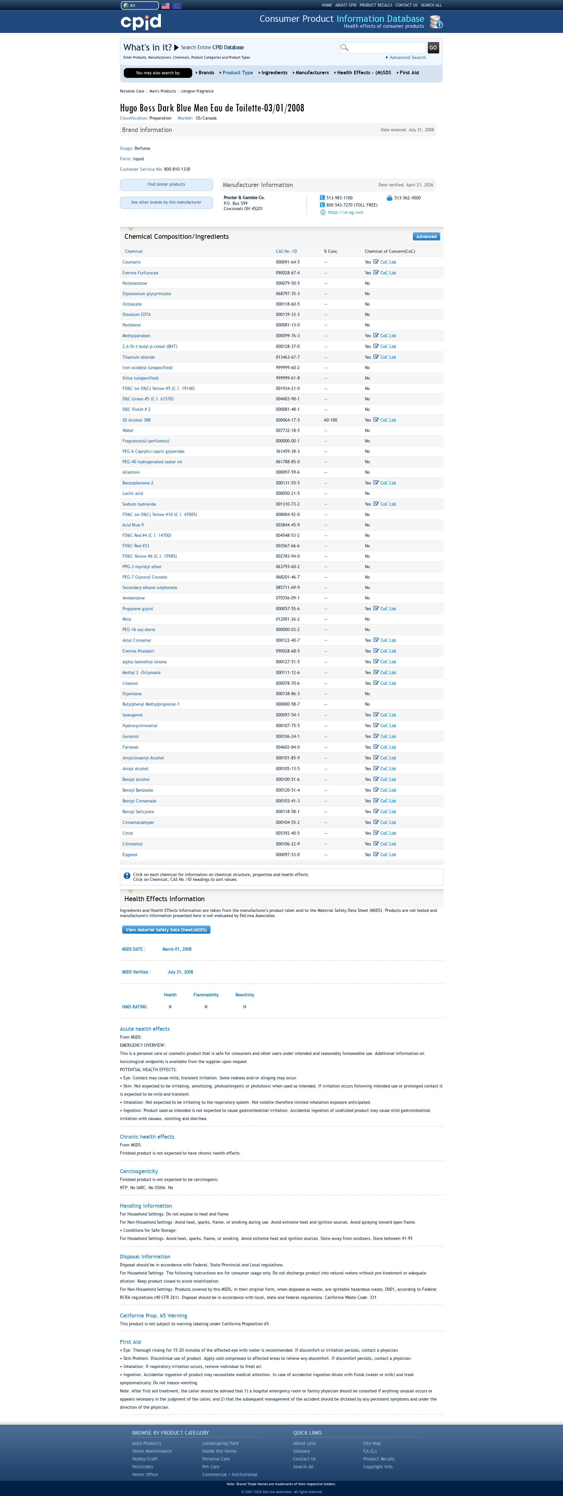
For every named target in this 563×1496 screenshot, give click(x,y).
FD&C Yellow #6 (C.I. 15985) (150, 556)
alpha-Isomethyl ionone (145, 661)
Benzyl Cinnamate (139, 800)
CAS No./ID (286, 251)
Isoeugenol (133, 714)
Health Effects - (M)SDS (364, 73)
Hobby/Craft (145, 1458)
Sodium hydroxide (139, 504)
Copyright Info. (378, 1466)
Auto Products (146, 1443)
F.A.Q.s (370, 1451)
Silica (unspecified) (141, 378)
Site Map (372, 1443)
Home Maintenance (152, 1451)
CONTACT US (407, 5)
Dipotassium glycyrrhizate (147, 293)
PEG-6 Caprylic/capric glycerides (153, 451)
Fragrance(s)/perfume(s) (146, 441)
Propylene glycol (138, 608)
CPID (141, 22)
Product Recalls (379, 1458)
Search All (303, 1466)
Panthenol (132, 325)
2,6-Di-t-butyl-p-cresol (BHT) (150, 346)
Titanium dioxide (139, 357)
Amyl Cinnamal (137, 640)
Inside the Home (219, 1451)
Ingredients (274, 73)
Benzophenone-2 (138, 483)
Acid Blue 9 (133, 525)
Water (128, 430)
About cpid (304, 1443)
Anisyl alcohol (136, 768)
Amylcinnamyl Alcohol (143, 757)
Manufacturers (312, 73)
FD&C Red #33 (136, 545)
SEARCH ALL (431, 5)
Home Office (145, 1474)
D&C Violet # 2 (137, 409)
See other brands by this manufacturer (166, 202)
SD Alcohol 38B (137, 420)
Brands (206, 73)
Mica (127, 619)
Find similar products (166, 184)
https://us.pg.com (345, 212)
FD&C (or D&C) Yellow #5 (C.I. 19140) (159, 388)
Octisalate (132, 304)
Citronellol (133, 844)
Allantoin (131, 472)
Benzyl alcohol (136, 779)
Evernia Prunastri (138, 651)
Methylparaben (136, 335)
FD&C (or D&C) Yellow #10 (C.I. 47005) (160, 514)
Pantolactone (135, 283)
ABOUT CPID (345, 5)
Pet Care (211, 1466)
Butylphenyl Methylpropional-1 (151, 704)
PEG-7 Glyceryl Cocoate (145, 577)
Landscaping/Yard (220, 1443)
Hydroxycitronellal (140, 725)
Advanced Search (408, 57)
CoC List (387, 262)
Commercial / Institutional (229, 1474)
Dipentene (132, 693)
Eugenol (130, 854)
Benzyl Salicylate (138, 811)
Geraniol (131, 736)
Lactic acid (133, 493)
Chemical (134, 251)
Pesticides (142, 1466)
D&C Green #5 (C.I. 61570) (148, 398)
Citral (128, 833)
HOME (327, 5)
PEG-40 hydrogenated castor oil (152, 461)
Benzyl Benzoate (138, 790)
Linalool (130, 683)
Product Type (238, 73)
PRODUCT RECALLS (376, 5)
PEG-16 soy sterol (139, 629)
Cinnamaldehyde (138, 822)
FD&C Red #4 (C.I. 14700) (147, 535)
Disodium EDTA (137, 314)
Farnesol (130, 747)
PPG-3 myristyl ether (142, 566)
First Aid (409, 73)
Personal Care (216, 1458)
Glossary (301, 1451)
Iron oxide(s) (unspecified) (148, 367)
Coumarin (132, 262)
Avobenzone (134, 598)
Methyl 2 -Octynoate (142, 672)
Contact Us (304, 1458)
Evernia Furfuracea (140, 272)
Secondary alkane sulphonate (150, 587)
